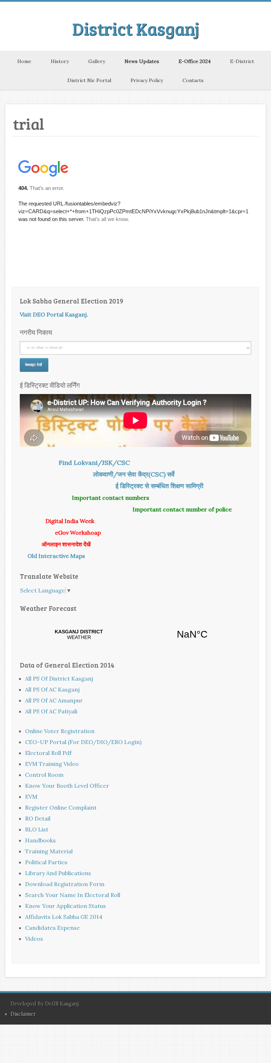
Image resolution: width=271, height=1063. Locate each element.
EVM (31, 796)
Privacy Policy (147, 80)
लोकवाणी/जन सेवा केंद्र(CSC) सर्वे (147, 474)
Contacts (193, 80)
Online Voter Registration (60, 731)
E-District (242, 61)
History (60, 61)
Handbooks (40, 840)
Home (24, 61)
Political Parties (46, 862)
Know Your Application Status (65, 905)
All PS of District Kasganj (59, 678)
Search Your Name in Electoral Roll (72, 894)
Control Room (44, 774)
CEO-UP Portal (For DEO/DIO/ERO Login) (83, 741)
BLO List (36, 829)
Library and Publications (58, 873)
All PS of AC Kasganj (52, 689)
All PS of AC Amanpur (54, 700)
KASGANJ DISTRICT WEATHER (135, 634)
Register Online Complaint (61, 807)
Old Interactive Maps (53, 555)
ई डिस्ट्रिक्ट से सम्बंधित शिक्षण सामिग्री (172, 486)
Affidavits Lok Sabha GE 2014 (63, 916)
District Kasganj (135, 28)
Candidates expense (52, 927)
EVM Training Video (52, 763)
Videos (34, 938)
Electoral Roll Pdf (48, 752)
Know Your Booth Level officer (67, 785)
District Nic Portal (89, 80)
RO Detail (37, 818)
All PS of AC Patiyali (51, 711)
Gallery (96, 61)
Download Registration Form (64, 883)
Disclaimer (23, 1014)
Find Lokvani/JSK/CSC (107, 463)
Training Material (49, 851)
